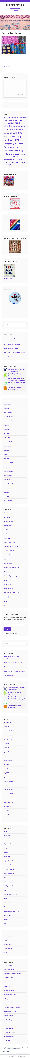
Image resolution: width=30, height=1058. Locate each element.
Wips (9, 165)
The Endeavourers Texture (11, 348)
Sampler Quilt (10, 143)
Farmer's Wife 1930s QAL (11, 546)
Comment (20, 94)
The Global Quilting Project (12, 592)
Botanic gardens (8, 521)
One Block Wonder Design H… (17, 380)
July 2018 (6, 425)
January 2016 (7, 467)
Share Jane (7, 151)
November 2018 (8, 416)
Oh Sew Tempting (9, 990)
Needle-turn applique (14, 129)
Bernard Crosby (13, 369)
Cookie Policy (8, 1051)
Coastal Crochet (8, 1015)
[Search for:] (15, 325)
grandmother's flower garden (13, 120)
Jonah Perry (11, 373)
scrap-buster (16, 147)
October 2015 (8, 479)
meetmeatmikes (9, 1036)
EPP (24, 117)
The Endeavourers (8, 157)
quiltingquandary (9, 999)
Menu (16, 10)
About (5, 513)
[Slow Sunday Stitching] (15, 208)
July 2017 (6, 450)
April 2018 (7, 433)
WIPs (5, 605)
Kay (9, 382)
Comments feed (8, 948)
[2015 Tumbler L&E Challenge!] (15, 252)
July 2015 (6, 492)
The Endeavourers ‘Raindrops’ (13, 344)
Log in (5, 940)
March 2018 (7, 437)
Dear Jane (19, 117)
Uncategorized (8, 597)
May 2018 (6, 429)
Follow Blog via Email (11, 614)
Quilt (5, 559)
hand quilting (9, 123)
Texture (23, 154)
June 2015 (6, 496)
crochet (13, 117)
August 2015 (7, 488)
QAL (12, 133)
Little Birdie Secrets (9, 1032)
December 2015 (8, 471)
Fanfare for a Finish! (9, 357)
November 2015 (8, 475)
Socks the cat (17, 154)
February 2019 (8, 412)
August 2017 (7, 446)
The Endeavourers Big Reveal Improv (14, 352)
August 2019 (7, 404)
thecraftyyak (15, 5)
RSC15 (16, 140)
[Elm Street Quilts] (15, 304)
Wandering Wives (9, 1003)
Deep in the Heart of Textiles (12, 973)
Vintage (6, 601)
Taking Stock (7, 584)
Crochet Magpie (8, 1020)
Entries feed (7, 944)
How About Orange (9, 1024)
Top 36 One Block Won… (15, 378)
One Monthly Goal (9, 555)
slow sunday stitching (10, 576)
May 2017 (6, 454)
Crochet (6, 534)
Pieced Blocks (6, 133)
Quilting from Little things (11, 567)
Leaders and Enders (19, 126)
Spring (5, 580)
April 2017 (6, 458)
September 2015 (9, 484)
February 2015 (8, 500)
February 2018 (8, 442)
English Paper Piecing (10, 542)
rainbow (8, 140)
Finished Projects (9, 550)
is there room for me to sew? (12, 982)
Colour (6, 529)
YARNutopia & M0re (10, 994)
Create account (8, 936)
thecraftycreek (8, 965)
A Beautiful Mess (9, 1028)
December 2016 (8, 463)
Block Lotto (7, 117)
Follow (7, 629)
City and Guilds (8, 525)
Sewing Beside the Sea (10, 1011)
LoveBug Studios (9, 1041)
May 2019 (6, 408)
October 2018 (8, 421)
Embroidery (7, 538)
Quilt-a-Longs (8, 563)
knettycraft (7, 986)
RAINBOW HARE (8, 978)
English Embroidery (9, 969)
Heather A (11, 387)
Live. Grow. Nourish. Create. (12, 1007)
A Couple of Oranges (18, 382)
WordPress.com (8, 953)
